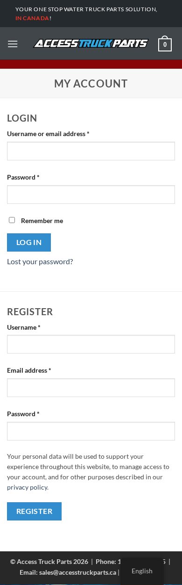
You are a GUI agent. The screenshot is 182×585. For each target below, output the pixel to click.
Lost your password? (40, 261)
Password (36, 177)
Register (34, 511)
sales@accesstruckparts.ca (77, 572)
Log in (29, 242)
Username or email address (61, 133)
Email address (42, 370)
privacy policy (27, 487)
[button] (12, 43)
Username (37, 327)
